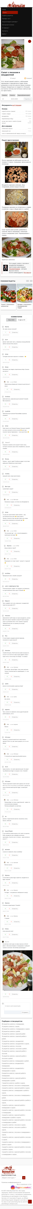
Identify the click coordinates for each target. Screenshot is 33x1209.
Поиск (5, 12)
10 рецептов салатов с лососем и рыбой (14, 1048)
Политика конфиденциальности (11, 1182)
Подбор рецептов (7, 15)
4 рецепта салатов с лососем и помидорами (15, 1085)
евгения (16, 862)
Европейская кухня (24, 95)
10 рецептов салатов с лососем (11, 1046)
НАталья (16, 754)
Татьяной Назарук (14, 269)
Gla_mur (7, 941)
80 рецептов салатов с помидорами (13, 1024)
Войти (4, 34)
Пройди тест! (6, 18)
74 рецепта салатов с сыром (10, 1026)
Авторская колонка (8, 25)
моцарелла (5, 116)
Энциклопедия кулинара (9, 21)
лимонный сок (6, 131)
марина (16, 724)
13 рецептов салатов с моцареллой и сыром (15, 1043)
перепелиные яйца (7, 119)
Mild (8, 382)
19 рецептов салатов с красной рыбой (13, 1034)
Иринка (16, 890)
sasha (15, 696)
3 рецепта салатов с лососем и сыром (13, 1125)
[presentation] (27, 281)
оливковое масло (7, 128)
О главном (5, 28)
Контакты (5, 31)
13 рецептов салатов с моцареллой (12, 1041)
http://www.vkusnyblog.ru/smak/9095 (14, 785)
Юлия (15, 382)
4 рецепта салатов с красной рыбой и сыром (16, 1088)
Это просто (27, 272)
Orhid (15, 531)
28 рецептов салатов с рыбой (11, 1031)
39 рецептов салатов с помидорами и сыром (16, 1029)
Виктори (16, 499)
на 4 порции (16, 105)
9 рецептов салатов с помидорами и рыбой (15, 1061)
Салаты (4, 95)
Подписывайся (23, 1187)
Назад (4, 9)
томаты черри (6, 114)
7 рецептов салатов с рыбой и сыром (13, 1083)
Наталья (16, 667)
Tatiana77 (7, 442)
